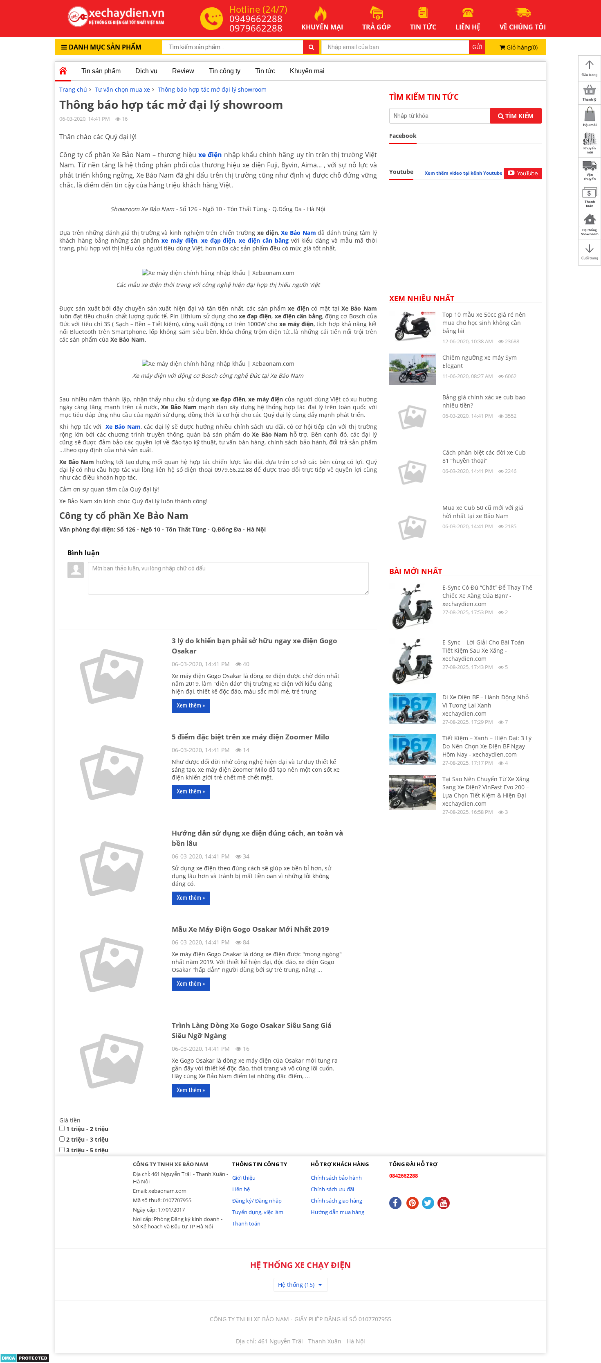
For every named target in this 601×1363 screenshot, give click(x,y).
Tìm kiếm (519, 116)
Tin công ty (224, 71)
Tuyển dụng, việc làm (257, 1212)
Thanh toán (246, 1223)
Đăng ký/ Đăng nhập (257, 1200)
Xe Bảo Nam (298, 233)
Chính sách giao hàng (336, 1200)
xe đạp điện (218, 240)
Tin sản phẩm (101, 71)
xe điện (210, 154)
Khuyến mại (307, 71)
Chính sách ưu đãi (332, 1189)
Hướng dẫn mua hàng (337, 1212)
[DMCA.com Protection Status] (24, 1357)
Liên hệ (241, 1189)
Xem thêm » (191, 705)
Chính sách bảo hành (336, 1177)
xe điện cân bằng (264, 240)
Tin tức (265, 71)
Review (183, 71)
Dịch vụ (146, 71)
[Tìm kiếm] (311, 47)
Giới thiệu (244, 1177)
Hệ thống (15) (296, 1285)
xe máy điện (178, 240)
